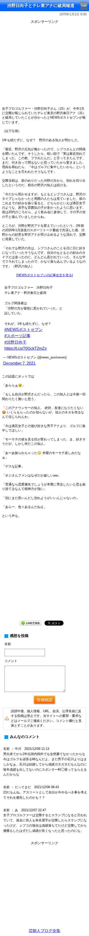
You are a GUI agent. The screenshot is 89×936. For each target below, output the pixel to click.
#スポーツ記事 (17, 336)
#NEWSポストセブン (23, 330)
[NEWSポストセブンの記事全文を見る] (44, 275)
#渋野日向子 (15, 342)
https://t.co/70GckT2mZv (25, 348)
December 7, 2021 (19, 363)
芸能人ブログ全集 (44, 931)
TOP (84, 5)
